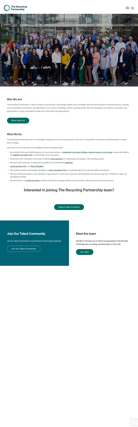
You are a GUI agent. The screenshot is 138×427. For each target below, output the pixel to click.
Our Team (84, 252)
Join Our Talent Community (23, 248)
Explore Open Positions (69, 207)
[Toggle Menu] (127, 8)
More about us (18, 120)
